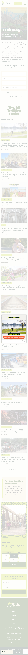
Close (24, 341)
